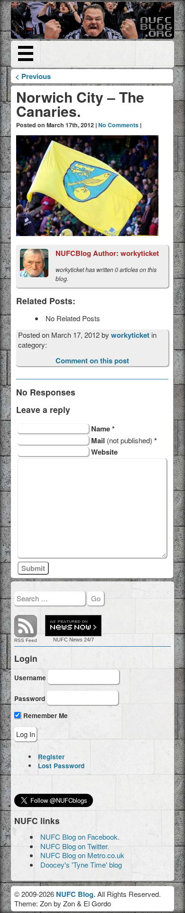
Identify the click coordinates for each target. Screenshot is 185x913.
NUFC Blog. (75, 894)
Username (30, 677)
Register (51, 756)
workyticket (131, 335)
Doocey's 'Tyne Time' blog (81, 864)
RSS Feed (25, 640)
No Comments (118, 125)
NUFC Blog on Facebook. (80, 837)
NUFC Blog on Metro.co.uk (82, 855)
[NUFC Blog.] (92, 20)
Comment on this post (92, 360)
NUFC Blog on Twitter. (74, 846)
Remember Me (44, 715)
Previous (33, 76)
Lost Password (61, 765)
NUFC (60, 639)
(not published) (124, 440)
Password (29, 698)
